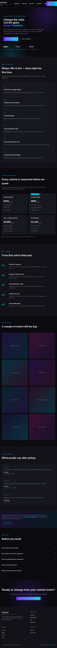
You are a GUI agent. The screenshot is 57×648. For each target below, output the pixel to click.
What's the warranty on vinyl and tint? (11, 570)
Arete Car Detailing (30, 517)
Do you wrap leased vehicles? (9, 565)
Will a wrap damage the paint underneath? (13, 559)
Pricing (24, 3)
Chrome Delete (33, 617)
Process (39, 3)
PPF (31, 619)
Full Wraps (32, 615)
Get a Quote (50, 3)
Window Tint (32, 622)
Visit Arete (7, 523)
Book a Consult (11, 38)
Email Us (32, 630)
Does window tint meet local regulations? (12, 553)
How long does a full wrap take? (10, 547)
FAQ (45, 3)
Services (17, 3)
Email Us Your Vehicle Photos (28, 598)
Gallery (31, 3)
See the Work (26, 39)
